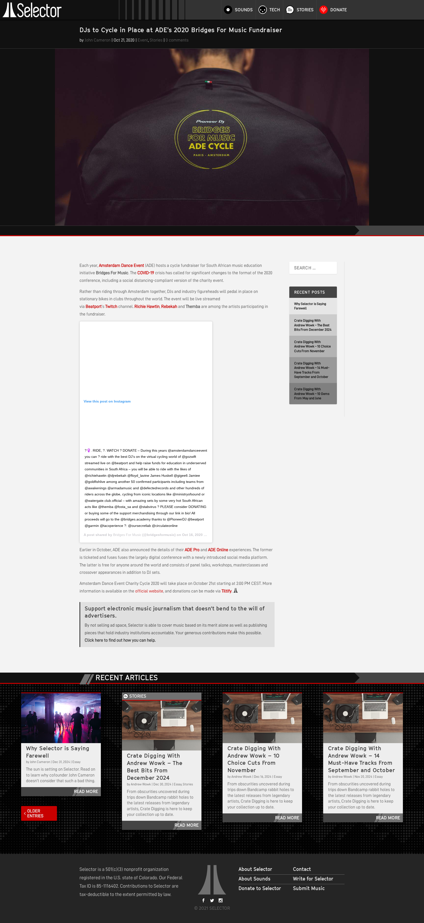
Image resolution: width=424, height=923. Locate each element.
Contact (302, 869)
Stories (305, 9)
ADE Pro (192, 550)
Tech (274, 9)
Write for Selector (313, 879)
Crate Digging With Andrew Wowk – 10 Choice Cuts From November (312, 346)
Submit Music (309, 888)
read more (86, 791)
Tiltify (227, 591)
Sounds (244, 9)
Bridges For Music (127, 535)
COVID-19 (145, 273)
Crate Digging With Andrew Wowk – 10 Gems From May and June (311, 393)
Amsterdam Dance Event (121, 265)
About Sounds (254, 879)
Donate (338, 9)
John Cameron (97, 40)
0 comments (177, 40)
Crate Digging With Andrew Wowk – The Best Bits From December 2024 (312, 325)
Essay (76, 762)
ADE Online (218, 550)
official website (149, 591)
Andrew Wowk (141, 784)
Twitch (111, 306)
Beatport (94, 306)
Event (143, 40)
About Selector (255, 869)
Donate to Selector (259, 888)
